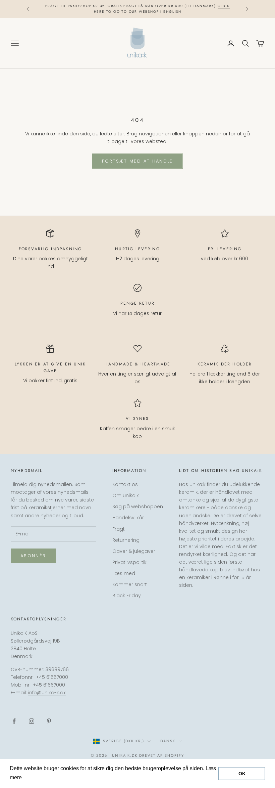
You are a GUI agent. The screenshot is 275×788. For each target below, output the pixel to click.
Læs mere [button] (36, 777)
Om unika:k (125, 495)
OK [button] (241, 773)
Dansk (167, 741)
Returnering (126, 540)
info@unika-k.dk (47, 692)
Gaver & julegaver (133, 551)
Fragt (118, 529)
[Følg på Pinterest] (49, 721)
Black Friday (126, 595)
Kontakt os (125, 484)
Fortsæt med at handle (137, 161)
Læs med (123, 573)
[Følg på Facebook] (14, 721)
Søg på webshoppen (137, 506)
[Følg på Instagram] (31, 721)
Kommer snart (129, 584)
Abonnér (33, 556)
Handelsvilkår (128, 517)
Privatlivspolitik (129, 562)
